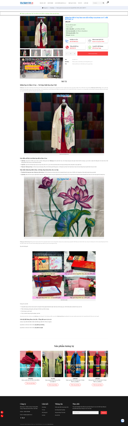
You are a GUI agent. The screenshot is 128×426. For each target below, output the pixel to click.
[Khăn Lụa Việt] (26, 3)
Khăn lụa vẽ (90, 61)
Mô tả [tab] (64, 81)
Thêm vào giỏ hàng (92, 53)
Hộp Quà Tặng (72, 3)
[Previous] (22, 32)
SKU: (66, 59)
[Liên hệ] (2, 412)
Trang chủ (43, 3)
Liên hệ (86, 3)
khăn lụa (74, 63)
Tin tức (80, 3)
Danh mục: (67, 61)
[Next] (60, 32)
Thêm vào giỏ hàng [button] (30, 383)
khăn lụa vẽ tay (85, 63)
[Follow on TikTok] (24, 418)
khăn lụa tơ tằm (79, 63)
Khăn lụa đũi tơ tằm (76, 61)
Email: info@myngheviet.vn (26, 414)
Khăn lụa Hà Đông (84, 61)
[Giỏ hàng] (107, 3)
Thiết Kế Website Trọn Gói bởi (41, 424)
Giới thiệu (50, 3)
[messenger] (2, 416)
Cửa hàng (52, 7)
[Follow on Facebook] (20, 418)
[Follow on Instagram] (22, 418)
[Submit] (103, 3)
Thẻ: (66, 63)
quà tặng (90, 63)
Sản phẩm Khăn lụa (60, 3)
